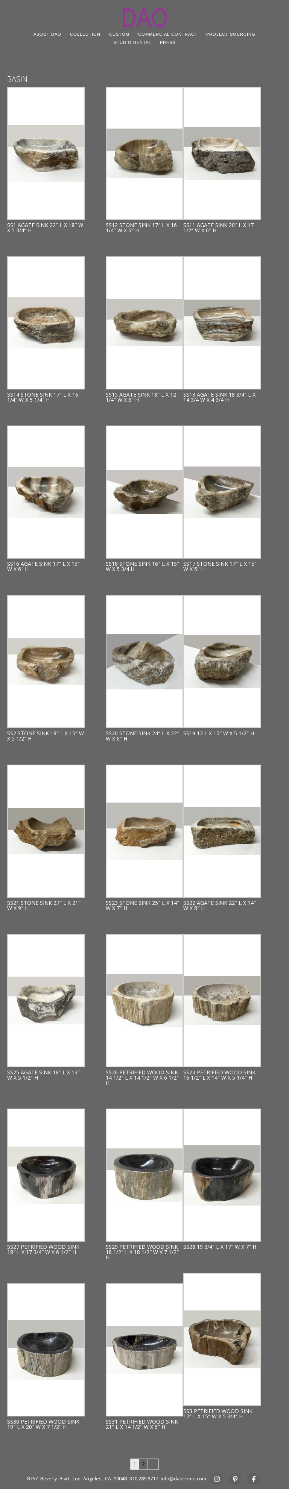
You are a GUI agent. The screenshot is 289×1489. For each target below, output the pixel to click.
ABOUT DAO (47, 34)
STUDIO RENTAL (132, 42)
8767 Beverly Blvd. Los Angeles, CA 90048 (77, 1478)
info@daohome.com (183, 1478)
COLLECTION (85, 34)
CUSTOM (119, 34)
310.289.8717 (143, 1478)
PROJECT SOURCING (231, 34)
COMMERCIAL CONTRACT (168, 34)
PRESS (167, 42)
